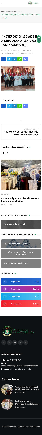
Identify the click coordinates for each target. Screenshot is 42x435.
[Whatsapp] (19, 59)
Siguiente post (30, 129)
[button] (3, 153)
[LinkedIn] (14, 59)
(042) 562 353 (15, 360)
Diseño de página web (17, 427)
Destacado (5, 194)
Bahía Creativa (34, 427)
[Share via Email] (25, 59)
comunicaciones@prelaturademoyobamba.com (19, 366)
